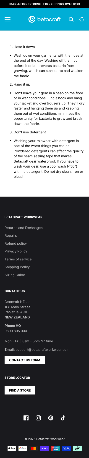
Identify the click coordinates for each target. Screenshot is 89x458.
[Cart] (82, 19)
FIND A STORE (20, 390)
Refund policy (16, 243)
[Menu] (8, 19)
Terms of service (18, 259)
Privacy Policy (16, 251)
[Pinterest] (51, 418)
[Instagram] (38, 418)
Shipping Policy (17, 267)
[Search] (71, 19)
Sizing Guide (15, 275)
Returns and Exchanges (24, 228)
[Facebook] (26, 418)
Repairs (11, 235)
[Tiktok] (63, 418)
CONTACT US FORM (24, 360)
